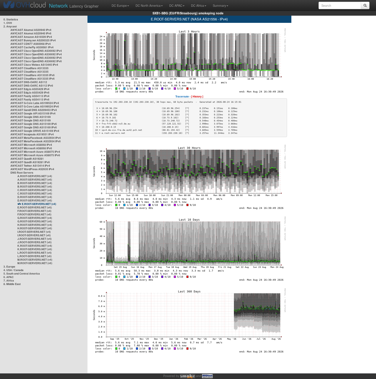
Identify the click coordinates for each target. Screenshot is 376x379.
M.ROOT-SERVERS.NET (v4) (34, 260)
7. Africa (8, 280)
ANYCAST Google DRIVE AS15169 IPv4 (34, 131)
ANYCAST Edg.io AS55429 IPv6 (29, 92)
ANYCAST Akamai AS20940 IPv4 (30, 30)
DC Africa (197, 5)
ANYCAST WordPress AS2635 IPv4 (32, 169)
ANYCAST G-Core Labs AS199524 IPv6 (34, 106)
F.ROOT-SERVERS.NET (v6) (34, 214)
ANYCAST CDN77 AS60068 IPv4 (30, 44)
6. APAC (8, 277)
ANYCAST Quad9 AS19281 (27, 159)
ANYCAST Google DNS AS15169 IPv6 (33, 124)
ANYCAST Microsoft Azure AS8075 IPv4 (35, 152)
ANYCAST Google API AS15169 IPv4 (32, 113)
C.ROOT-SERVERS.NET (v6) (34, 193)
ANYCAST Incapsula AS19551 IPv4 (32, 134)
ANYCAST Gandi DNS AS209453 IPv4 (33, 110)
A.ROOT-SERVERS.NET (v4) (34, 176)
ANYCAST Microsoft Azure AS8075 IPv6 (35, 155)
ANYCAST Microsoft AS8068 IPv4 (31, 145)
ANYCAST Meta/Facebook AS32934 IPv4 (35, 138)
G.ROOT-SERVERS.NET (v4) (34, 218)
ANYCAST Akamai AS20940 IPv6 (30, 33)
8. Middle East (12, 284)
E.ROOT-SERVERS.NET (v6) (34, 207)
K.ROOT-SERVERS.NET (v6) (34, 249)
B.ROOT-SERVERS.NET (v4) (34, 183)
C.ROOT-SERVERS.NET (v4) (34, 190)
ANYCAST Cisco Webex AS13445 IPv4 (34, 65)
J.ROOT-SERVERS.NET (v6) (34, 242)
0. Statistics (10, 19)
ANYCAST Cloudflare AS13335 (29, 68)
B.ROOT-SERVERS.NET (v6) (34, 186)
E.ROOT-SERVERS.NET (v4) (39, 204)
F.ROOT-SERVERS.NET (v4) (34, 211)
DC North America (148, 5)
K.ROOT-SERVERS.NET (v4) (34, 246)
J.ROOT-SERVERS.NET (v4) (34, 239)
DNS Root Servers (21, 172)
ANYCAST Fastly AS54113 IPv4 (29, 96)
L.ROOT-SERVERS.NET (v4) (34, 253)
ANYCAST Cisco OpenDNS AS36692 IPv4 (36, 51)
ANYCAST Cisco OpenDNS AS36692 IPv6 (36, 58)
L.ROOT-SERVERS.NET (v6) (34, 256)
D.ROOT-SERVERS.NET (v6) (34, 200)
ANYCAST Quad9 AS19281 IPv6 (30, 162)
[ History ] (197, 96)
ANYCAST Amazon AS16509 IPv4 (31, 37)
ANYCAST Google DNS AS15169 (30, 117)
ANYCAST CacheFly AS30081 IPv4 (32, 47)
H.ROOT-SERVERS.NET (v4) (34, 225)
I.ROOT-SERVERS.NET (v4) (34, 232)
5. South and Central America (21, 273)
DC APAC (175, 5)
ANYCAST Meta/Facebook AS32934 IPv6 (35, 141)
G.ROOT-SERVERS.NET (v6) (34, 221)
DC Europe (119, 5)
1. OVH (7, 23)
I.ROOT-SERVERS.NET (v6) (34, 235)
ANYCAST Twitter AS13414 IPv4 (30, 166)
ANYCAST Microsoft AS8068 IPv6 (31, 148)
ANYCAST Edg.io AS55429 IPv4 (29, 89)
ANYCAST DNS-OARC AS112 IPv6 (31, 85)
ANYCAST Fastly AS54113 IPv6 (29, 99)
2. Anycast (10, 26)
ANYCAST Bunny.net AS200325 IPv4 (33, 40)
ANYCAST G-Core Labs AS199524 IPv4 (34, 103)
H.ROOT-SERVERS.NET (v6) (34, 228)
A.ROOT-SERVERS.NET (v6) (34, 179)
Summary (219, 5)
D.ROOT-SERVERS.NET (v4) (34, 197)
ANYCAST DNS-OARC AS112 (28, 82)
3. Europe (9, 266)
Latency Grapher (74, 5)
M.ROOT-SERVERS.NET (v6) (34, 263)
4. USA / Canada (13, 270)
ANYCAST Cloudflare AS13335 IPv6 (32, 75)
